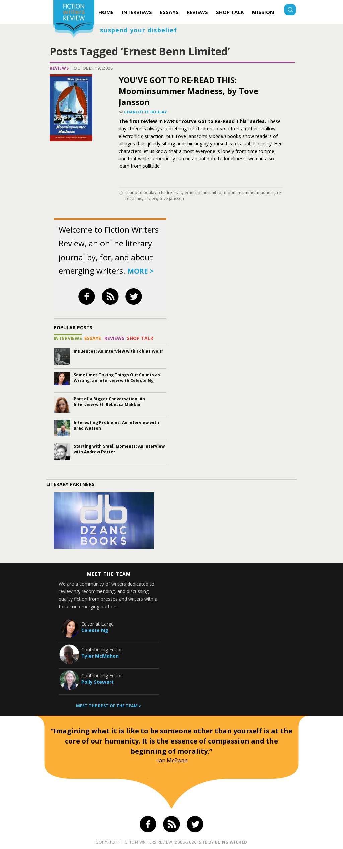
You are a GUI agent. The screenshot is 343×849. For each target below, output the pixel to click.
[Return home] (73, 19)
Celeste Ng (94, 630)
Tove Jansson (172, 198)
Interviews (137, 12)
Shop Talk (230, 12)
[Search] (290, 10)
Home (106, 12)
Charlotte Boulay (145, 111)
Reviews (197, 12)
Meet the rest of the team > (108, 706)
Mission (263, 12)
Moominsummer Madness (249, 192)
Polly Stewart (97, 682)
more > (140, 271)
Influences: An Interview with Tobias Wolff (118, 351)
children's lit (170, 192)
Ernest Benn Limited (203, 192)
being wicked (231, 842)
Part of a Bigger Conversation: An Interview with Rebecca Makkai (109, 401)
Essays (169, 12)
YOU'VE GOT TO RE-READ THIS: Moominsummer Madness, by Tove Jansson (188, 91)
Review (151, 198)
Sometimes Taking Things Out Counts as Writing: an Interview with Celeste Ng (117, 377)
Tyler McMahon (100, 656)
